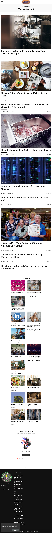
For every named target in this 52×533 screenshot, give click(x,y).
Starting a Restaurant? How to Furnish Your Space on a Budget (23, 52)
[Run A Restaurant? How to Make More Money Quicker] (26, 170)
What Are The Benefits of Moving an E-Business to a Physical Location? (33, 331)
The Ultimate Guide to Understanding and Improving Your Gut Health (17, 389)
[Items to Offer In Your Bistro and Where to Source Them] (26, 75)
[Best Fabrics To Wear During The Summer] (34, 414)
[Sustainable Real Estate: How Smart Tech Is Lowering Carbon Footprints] (18, 397)
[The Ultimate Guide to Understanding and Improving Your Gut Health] (18, 380)
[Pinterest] (2, 489)
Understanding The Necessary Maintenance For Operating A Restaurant (24, 105)
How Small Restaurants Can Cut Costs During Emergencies (24, 267)
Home (23, 6)
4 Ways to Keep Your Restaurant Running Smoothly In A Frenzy (21, 244)
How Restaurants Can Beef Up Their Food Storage (26, 149)
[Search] (49, 2)
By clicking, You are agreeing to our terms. (27, 458)
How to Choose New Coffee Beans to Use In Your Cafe (24, 199)
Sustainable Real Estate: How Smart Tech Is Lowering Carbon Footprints (17, 406)
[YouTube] (6, 489)
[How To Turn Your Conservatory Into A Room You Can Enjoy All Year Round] (18, 414)
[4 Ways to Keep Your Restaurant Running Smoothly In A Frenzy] (26, 224)
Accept (15, 530)
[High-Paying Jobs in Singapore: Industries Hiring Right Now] (34, 380)
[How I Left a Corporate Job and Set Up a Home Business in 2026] (18, 301)
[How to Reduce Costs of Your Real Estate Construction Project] (18, 365)
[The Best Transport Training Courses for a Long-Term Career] (18, 333)
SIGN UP (26, 455)
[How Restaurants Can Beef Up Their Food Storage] (26, 131)
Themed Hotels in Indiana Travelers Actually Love (18, 495)
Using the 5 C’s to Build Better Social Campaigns (18, 477)
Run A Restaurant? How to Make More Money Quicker (24, 187)
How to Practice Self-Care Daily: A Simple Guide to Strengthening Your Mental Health (34, 325)
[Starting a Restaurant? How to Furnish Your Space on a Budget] (26, 32)
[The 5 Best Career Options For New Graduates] (18, 349)
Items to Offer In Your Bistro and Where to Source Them (26, 94)
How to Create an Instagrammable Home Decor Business (19, 483)
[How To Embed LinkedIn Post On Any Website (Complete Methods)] (18, 317)
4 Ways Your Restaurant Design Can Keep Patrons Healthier (21, 256)
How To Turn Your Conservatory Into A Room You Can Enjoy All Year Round (18, 423)
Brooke (2, 100)
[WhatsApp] (8, 489)
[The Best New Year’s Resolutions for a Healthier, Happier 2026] (34, 349)
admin (2, 111)
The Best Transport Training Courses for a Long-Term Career (19, 517)
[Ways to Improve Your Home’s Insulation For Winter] (34, 397)
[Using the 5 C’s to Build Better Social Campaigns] (18, 285)
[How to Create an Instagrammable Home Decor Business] (34, 285)
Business (4, 47)
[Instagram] (4, 489)
